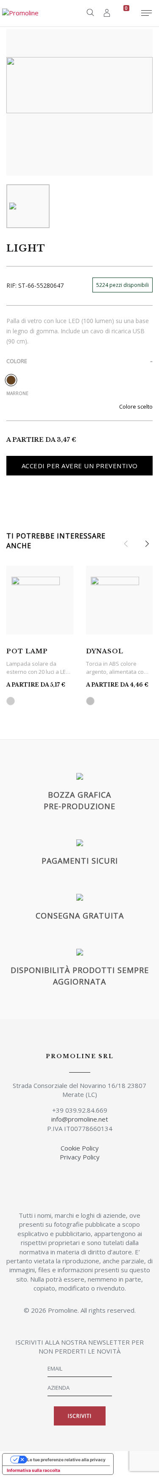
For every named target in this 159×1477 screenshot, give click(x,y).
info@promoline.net (79, 1119)
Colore (16, 361)
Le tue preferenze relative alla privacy (66, 1459)
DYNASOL (104, 651)
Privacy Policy (80, 1157)
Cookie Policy (80, 1148)
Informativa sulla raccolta (33, 1470)
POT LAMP (27, 651)
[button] (147, 544)
